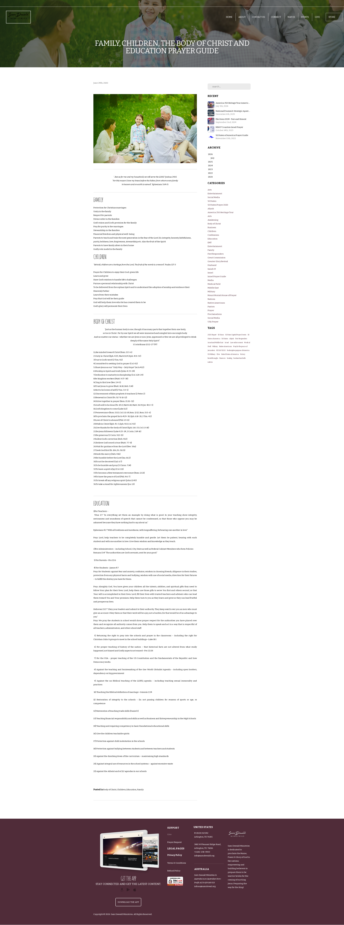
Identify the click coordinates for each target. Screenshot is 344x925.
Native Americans (216, 303)
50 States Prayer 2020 (218, 205)
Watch (291, 17)
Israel (210, 272)
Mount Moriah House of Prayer (222, 295)
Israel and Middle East (215, 343)
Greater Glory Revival (218, 261)
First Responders (216, 254)
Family (140, 789)
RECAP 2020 (220, 350)
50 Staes (221, 335)
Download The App (128, 902)
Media (211, 280)
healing (229, 358)
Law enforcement (236, 343)
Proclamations (215, 314)
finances (222, 358)
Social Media (214, 197)
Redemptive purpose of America (238, 350)
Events (305, 17)
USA (218, 354)
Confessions (213, 235)
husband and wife (239, 358)
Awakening (213, 220)
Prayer (211, 310)
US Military (211, 354)
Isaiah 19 (212, 269)
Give (317, 17)
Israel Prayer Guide (217, 276)
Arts (210, 190)
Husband (212, 265)
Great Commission (216, 257)
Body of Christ (109, 789)
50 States (212, 201)
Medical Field (214, 284)
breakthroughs (213, 358)
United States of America (230, 354)
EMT (210, 242)
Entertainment (215, 193)
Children (121, 789)
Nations (211, 299)
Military (211, 291)
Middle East (213, 288)
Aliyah (211, 208)
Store (332, 17)
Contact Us (258, 17)
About (242, 17)
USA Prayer (213, 321)
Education (131, 789)
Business (212, 227)
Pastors (211, 306)
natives (210, 362)
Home (229, 17)
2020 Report (212, 335)
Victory (242, 354)
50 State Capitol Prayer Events (235, 335)
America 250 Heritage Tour (221, 212)
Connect (276, 17)
